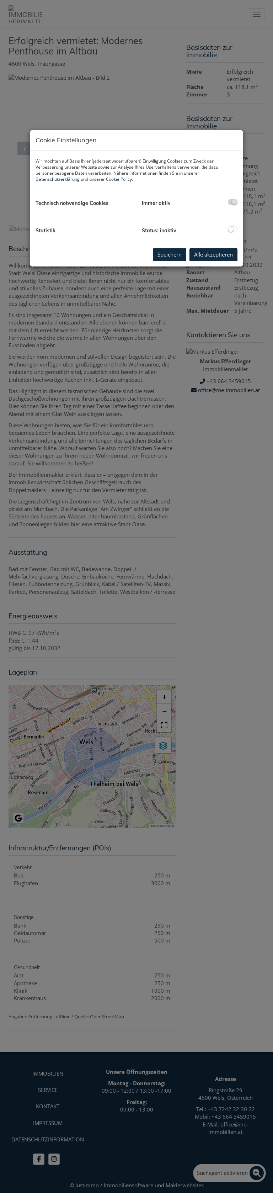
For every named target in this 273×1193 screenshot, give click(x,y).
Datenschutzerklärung (58, 179)
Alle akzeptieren (213, 254)
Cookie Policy (119, 179)
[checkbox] (232, 202)
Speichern (169, 254)
